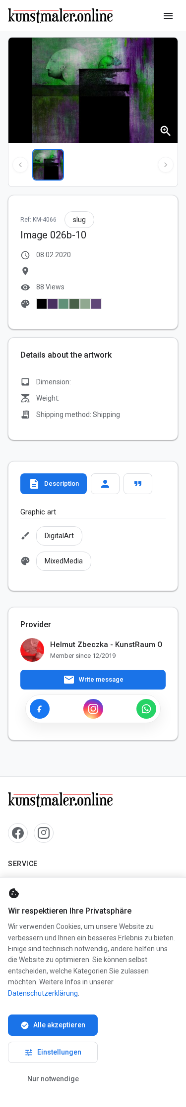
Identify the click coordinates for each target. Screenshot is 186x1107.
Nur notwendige (53, 1079)
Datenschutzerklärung (43, 993)
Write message (93, 680)
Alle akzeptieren (52, 1025)
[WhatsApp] (146, 709)
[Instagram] (93, 709)
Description (53, 484)
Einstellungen (52, 1052)
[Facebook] (40, 709)
